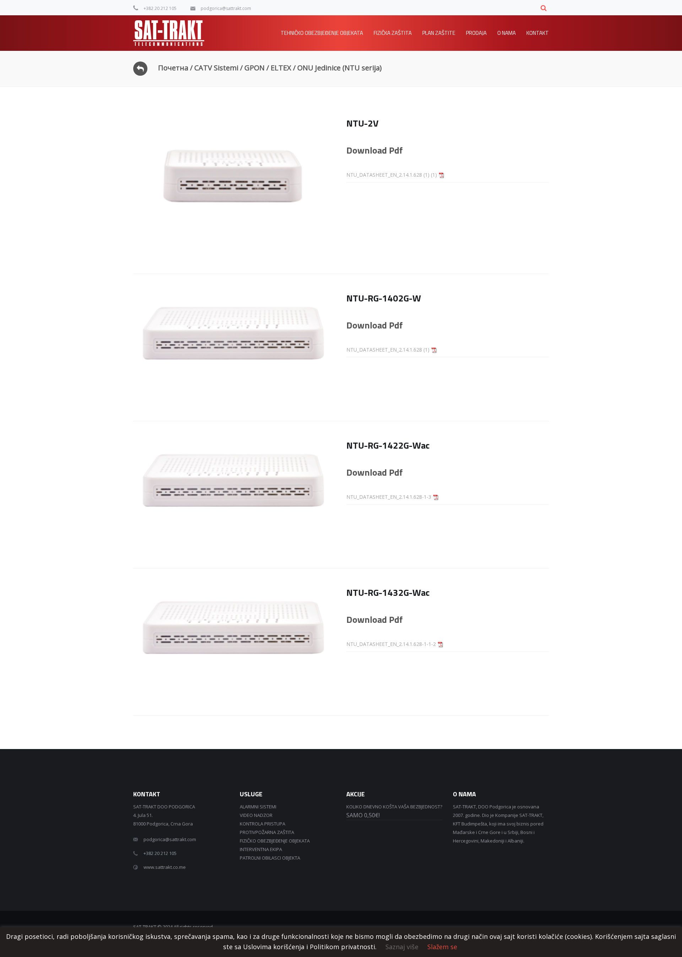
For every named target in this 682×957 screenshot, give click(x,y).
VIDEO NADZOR (256, 815)
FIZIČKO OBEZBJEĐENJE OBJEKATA (275, 841)
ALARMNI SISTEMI (258, 806)
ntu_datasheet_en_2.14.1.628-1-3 (388, 496)
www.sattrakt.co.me (165, 867)
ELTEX (281, 68)
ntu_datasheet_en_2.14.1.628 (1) (387, 349)
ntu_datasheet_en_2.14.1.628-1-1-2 (391, 644)
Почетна (173, 68)
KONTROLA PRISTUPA (262, 823)
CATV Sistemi (216, 68)
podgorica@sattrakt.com (226, 8)
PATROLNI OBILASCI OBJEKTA (270, 858)
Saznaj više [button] (401, 946)
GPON (254, 68)
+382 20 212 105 (160, 8)
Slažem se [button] (442, 946)
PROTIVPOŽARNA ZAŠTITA (267, 832)
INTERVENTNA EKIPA (261, 849)
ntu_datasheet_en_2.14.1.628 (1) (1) (391, 174)
